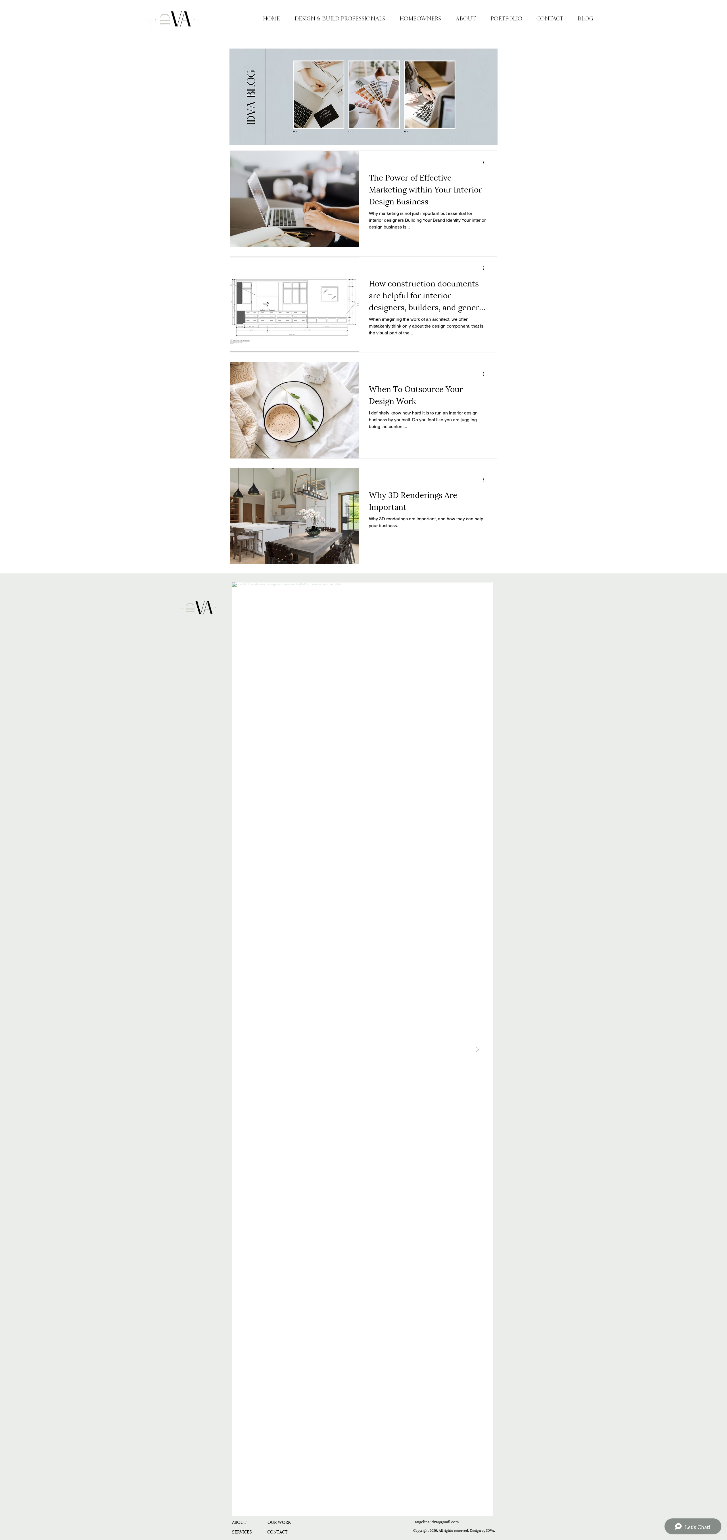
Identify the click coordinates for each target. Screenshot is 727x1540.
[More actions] (485, 162)
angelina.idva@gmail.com (437, 1521)
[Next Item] (477, 1049)
